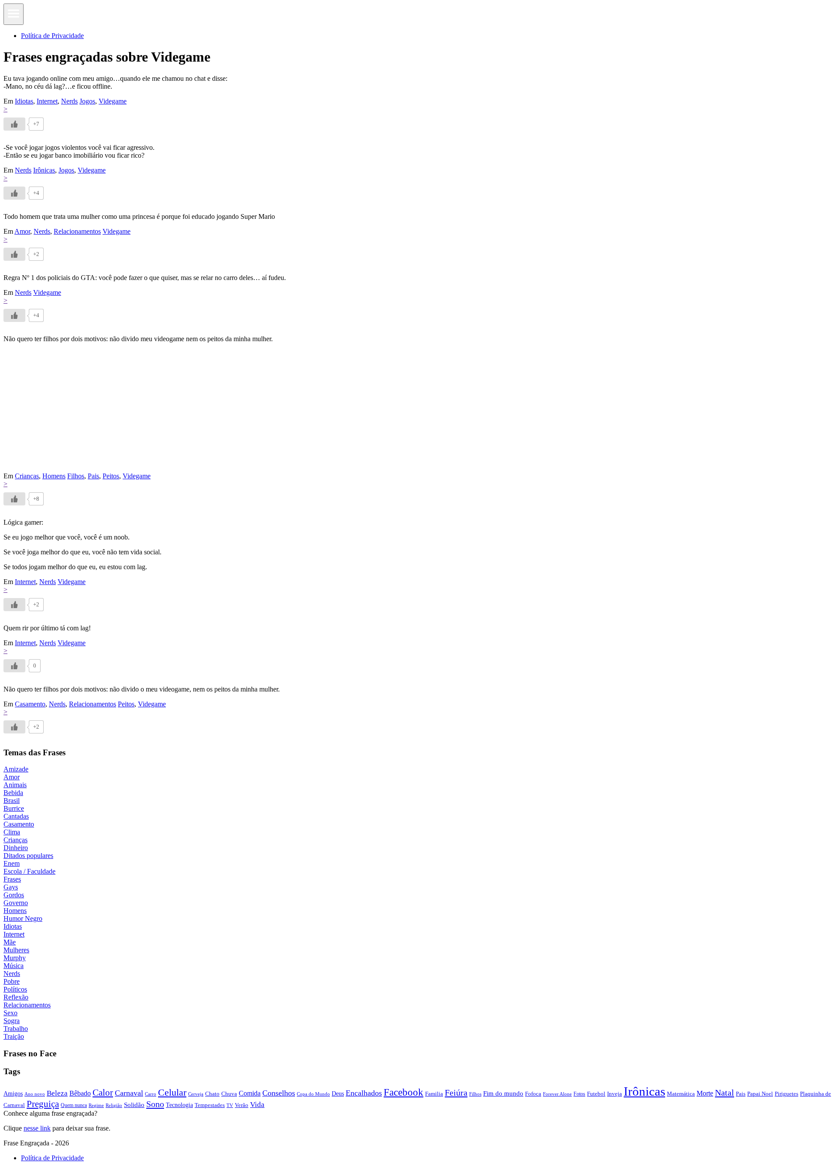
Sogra (11, 1020)
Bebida (13, 792)
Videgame (113, 101)
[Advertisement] (265, 411)
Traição (13, 1036)
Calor (103, 1092)
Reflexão (15, 997)
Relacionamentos (77, 231)
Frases (12, 879)
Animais (15, 785)
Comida (250, 1093)
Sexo (10, 1013)
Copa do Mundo (313, 1093)
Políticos (15, 989)
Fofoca (533, 1093)
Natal (724, 1092)
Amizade (15, 769)
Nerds (69, 101)
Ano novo (34, 1093)
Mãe (9, 942)
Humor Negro (22, 918)
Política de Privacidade (52, 35)
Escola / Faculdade (29, 871)
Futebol (596, 1093)
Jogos (87, 101)
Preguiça (43, 1104)
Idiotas (24, 101)
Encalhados (364, 1093)
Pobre (11, 981)
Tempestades (210, 1105)
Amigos (13, 1093)
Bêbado (80, 1093)
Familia (434, 1093)
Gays (10, 887)
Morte (705, 1093)
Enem (11, 863)
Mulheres (16, 950)
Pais (93, 476)
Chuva (229, 1093)
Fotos (579, 1094)
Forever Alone (557, 1093)
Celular (172, 1092)
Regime (96, 1105)
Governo (15, 902)
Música (13, 965)
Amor (22, 231)
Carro (150, 1093)
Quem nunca (74, 1105)
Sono (155, 1104)
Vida (257, 1104)
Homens (53, 476)
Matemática (681, 1093)
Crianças (27, 476)
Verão (241, 1105)
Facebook (403, 1092)
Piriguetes (786, 1093)
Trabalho (15, 1028)
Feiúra (456, 1092)
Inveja (614, 1093)
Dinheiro (15, 847)
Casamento (30, 704)
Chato (212, 1093)
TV (230, 1105)
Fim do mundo (503, 1093)
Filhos (75, 476)
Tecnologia (179, 1104)
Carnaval (129, 1093)
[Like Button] (14, 124)
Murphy (14, 957)
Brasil (11, 800)
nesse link (37, 1128)
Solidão (134, 1104)
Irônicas (44, 170)
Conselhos (278, 1093)
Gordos (13, 895)
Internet (47, 101)
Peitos (111, 476)
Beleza (57, 1093)
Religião (114, 1105)
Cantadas (16, 816)
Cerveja (195, 1093)
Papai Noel (760, 1093)
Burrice (13, 808)
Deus (338, 1093)
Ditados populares (28, 855)
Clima (11, 832)
